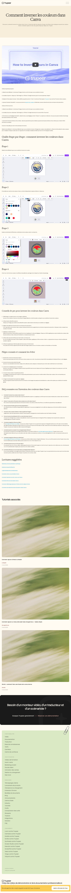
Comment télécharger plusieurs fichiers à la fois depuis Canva (16, 484)
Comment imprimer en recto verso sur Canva (12, 477)
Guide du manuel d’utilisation (8, 467)
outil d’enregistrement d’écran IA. (45, 431)
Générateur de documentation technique (11, 463)
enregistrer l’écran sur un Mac (12, 423)
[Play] (35, 65)
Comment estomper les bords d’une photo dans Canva (14, 487)
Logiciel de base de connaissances (10, 470)
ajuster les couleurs (29, 102)
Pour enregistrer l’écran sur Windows (12, 439)
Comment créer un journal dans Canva (10, 474)
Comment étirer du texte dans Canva (10, 480)
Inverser (47, 99)
